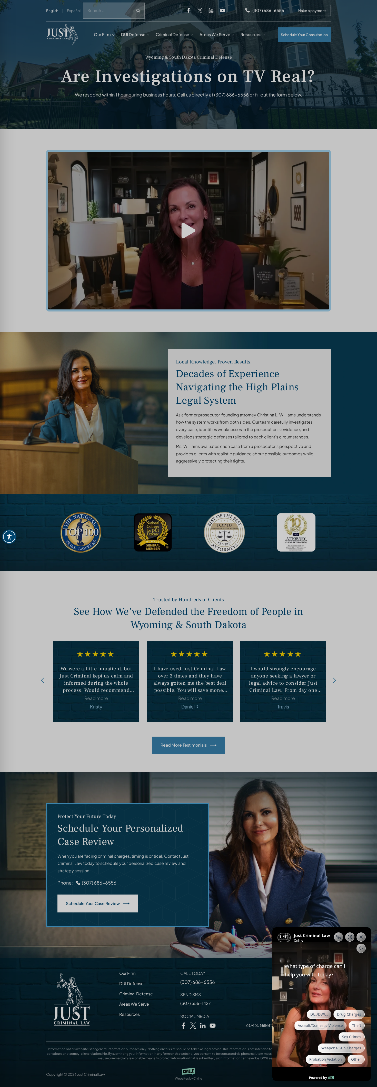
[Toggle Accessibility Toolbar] (9, 536)
